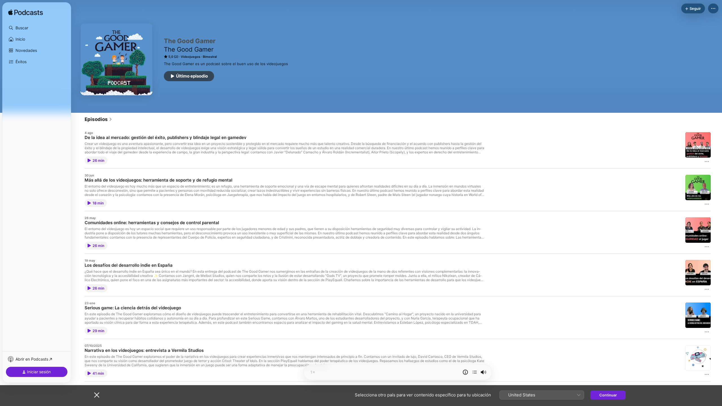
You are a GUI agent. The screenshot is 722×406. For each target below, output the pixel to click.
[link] (98, 119)
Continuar (608, 395)
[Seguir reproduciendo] (474, 372)
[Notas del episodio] (465, 372)
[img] (25, 13)
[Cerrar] (96, 395)
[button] (36, 28)
